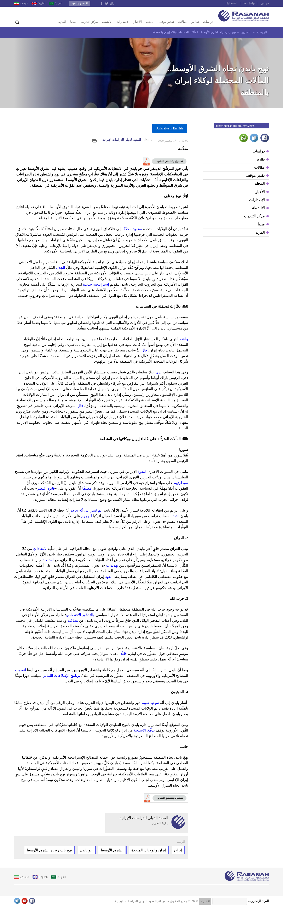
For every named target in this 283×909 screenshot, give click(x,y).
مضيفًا (87, 488)
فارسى (24, 3)
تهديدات (112, 565)
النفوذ (142, 472)
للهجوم (86, 516)
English (41, 3)
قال (144, 350)
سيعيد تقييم (150, 703)
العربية (58, 3)
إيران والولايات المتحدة (148, 850)
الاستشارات (231, 3)
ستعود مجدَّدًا (132, 229)
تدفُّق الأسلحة (144, 730)
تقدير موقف (166, 21)
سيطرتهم (181, 483)
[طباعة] (94, 140)
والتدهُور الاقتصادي (80, 615)
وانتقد (183, 339)
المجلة (150, 21)
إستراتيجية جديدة (96, 284)
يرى (159, 372)
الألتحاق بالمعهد (79, 3)
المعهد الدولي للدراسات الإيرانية (127, 139)
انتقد (176, 516)
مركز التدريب (89, 21)
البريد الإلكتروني (258, 901)
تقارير (195, 21)
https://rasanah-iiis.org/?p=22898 (234, 125)
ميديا (73, 21)
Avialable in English (169, 128)
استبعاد (48, 560)
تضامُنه (73, 620)
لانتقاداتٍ (39, 549)
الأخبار (138, 21)
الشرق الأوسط (111, 850)
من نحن (265, 3)
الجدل (60, 268)
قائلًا (124, 654)
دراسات (208, 21)
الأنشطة (107, 21)
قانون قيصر (46, 488)
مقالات (182, 21)
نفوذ (108, 577)
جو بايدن (86, 850)
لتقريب (20, 670)
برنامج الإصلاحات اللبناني (61, 676)
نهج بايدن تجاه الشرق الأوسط (49, 850)
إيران (178, 850)
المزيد (62, 21)
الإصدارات (122, 21)
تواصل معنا (249, 3)
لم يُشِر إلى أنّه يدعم (86, 510)
